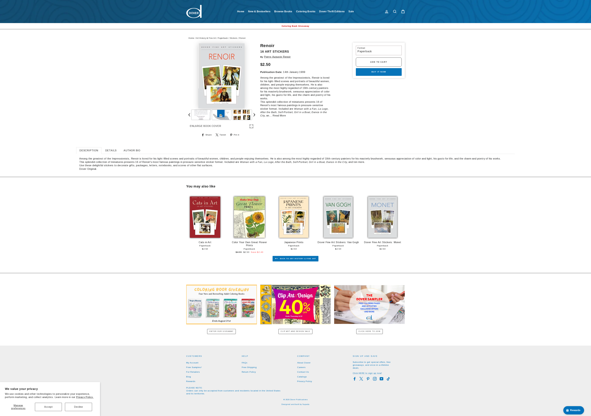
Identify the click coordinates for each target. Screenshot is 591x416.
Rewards (190, 381)
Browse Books (283, 11)
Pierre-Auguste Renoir (277, 57)
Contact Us (303, 372)
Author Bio (132, 150)
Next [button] (254, 114)
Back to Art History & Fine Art (297, 258)
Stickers (233, 38)
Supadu (306, 404)
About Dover (304, 363)
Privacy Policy (304, 381)
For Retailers (193, 372)
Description (88, 150)
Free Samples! (194, 367)
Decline (78, 407)
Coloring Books (306, 11)
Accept (48, 407)
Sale (351, 11)
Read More (279, 115)
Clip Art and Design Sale (295, 331)
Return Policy (249, 372)
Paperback (223, 38)
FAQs (244, 363)
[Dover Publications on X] (361, 379)
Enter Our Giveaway (221, 331)
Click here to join (369, 331)
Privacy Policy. (85, 397)
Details (111, 150)
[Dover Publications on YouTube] (381, 379)
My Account (192, 363)
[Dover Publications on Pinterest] (368, 379)
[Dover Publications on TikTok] (388, 379)
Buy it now (379, 72)
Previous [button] (189, 114)
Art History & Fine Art (206, 38)
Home (240, 11)
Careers (301, 367)
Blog (188, 377)
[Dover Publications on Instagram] (375, 379)
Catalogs (302, 377)
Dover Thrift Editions (332, 11)
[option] (295, 26)
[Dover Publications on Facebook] (354, 379)
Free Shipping (249, 367)
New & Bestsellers (259, 11)
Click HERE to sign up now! (367, 373)
